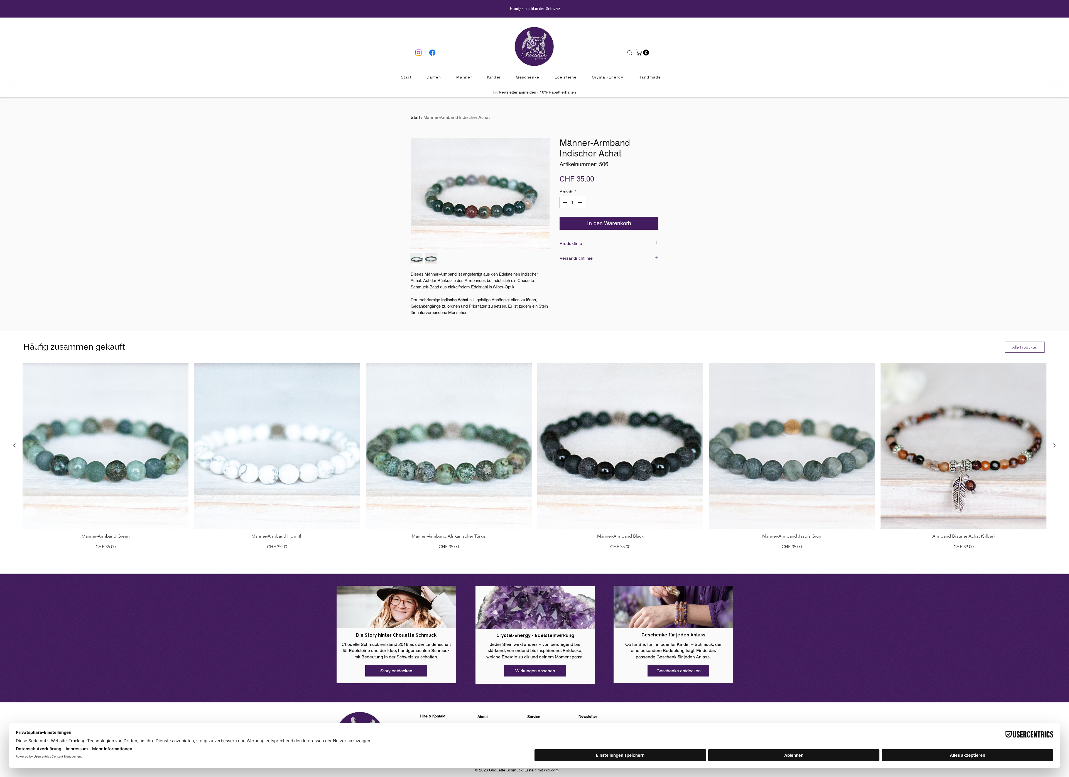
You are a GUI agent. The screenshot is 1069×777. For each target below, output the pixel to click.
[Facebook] (432, 52)
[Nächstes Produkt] (1054, 445)
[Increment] (580, 202)
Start (415, 117)
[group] (534, 456)
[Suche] (629, 52)
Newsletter (508, 92)
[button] (643, 53)
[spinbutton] (572, 202)
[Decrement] (564, 202)
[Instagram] (418, 52)
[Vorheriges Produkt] (14, 445)
